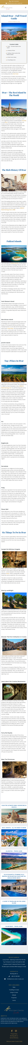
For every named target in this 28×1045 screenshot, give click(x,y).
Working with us (14, 973)
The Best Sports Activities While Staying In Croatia (14, 966)
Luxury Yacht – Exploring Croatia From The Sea (14, 959)
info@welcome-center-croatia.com (15, 979)
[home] (6, 7)
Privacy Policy (14, 1034)
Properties (14, 997)
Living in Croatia (14, 992)
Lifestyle (14, 995)
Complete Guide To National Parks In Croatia (14, 964)
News (14, 987)
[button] (25, 7)
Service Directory (14, 1038)
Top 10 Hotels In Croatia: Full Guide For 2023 (14, 962)
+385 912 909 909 (15, 976)
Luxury (14, 1000)
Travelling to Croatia (14, 990)
